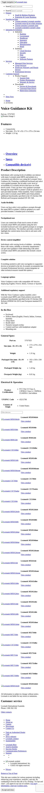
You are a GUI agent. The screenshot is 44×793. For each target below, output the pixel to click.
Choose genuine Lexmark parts (26, 26)
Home (8, 101)
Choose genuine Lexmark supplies (28, 21)
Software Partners (26, 59)
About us (9, 722)
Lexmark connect (12, 739)
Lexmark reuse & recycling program (28, 23)
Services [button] (9, 61)
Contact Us (10, 728)
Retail (22, 47)
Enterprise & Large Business (25, 17)
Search (8, 6)
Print (21, 55)
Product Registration (27, 80)
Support (8, 753)
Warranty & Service (27, 82)
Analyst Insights (12, 747)
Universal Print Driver (28, 88)
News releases (11, 737)
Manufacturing (25, 44)
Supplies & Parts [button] (12, 19)
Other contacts (6, 712)
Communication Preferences (16, 751)
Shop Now (10, 97)
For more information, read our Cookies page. (19, 785)
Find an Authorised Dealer (15, 732)
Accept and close (8, 790)
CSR (7, 734)
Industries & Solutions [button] (14, 30)
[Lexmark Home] (21, 2)
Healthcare (24, 38)
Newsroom (10, 726)
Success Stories (11, 749)
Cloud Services (25, 51)
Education (23, 42)
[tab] (24, 153)
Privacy (8, 769)
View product (26, 421)
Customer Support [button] (12, 74)
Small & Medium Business (25, 15)
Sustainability (11, 741)
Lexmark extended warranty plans (27, 28)
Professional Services (23, 72)
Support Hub (24, 78)
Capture (23, 57)
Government (24, 36)
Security (23, 53)
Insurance (23, 40)
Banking (23, 34)
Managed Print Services (24, 63)
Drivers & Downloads (28, 86)
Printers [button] (8, 13)
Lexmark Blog (11, 745)
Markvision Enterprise (28, 91)
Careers (8, 724)
